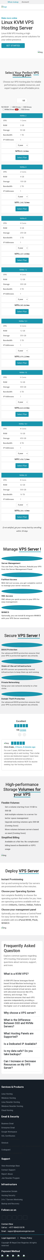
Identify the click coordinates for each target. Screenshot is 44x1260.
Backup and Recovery (10, 1204)
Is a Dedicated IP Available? (20, 1044)
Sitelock (4, 1143)
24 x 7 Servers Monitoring (12, 1199)
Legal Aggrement (8, 1238)
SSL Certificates (8, 1136)
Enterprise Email (8, 1128)
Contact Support (8, 1170)
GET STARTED (13, 45)
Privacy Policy (26, 1238)
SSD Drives (27, 107)
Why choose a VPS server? (20, 1012)
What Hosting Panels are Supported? (18, 1035)
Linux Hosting (7, 1094)
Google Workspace (9, 1132)
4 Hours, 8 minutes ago (25, 747)
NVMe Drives (9, 109)
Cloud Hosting (7, 1110)
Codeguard (5, 1150)
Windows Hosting (8, 1098)
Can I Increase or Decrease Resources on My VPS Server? (20, 1064)
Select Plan (22, 157)
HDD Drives (16, 107)
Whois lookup (13, 2)
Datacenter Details (9, 1191)
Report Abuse (7, 1174)
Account (25, 2)
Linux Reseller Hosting (10, 1102)
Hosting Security (8, 1195)
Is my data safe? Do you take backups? (18, 1052)
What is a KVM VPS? (16, 973)
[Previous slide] (19, 734)
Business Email (7, 1123)
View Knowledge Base (10, 1166)
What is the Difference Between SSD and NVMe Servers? (18, 1023)
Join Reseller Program (10, 1178)
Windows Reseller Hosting (12, 1106)
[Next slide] (24, 734)
